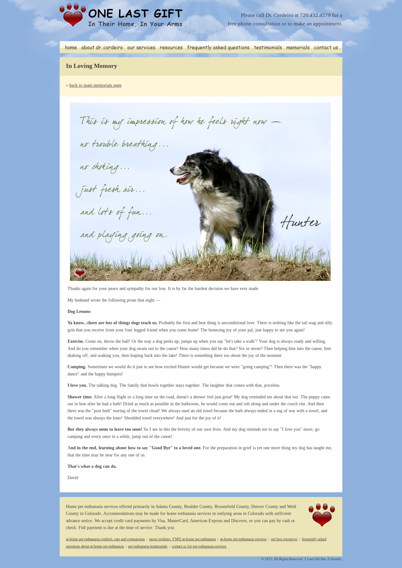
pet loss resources (284, 539)
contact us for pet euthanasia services (199, 546)
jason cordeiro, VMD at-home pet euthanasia (182, 539)
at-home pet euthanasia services (243, 539)
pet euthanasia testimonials (147, 546)
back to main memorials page (95, 85)
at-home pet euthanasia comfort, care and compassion (105, 539)
